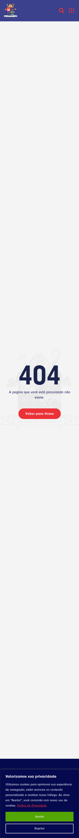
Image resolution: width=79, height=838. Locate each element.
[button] (71, 11)
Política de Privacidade (32, 805)
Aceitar (39, 816)
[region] (39, 803)
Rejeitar (39, 828)
